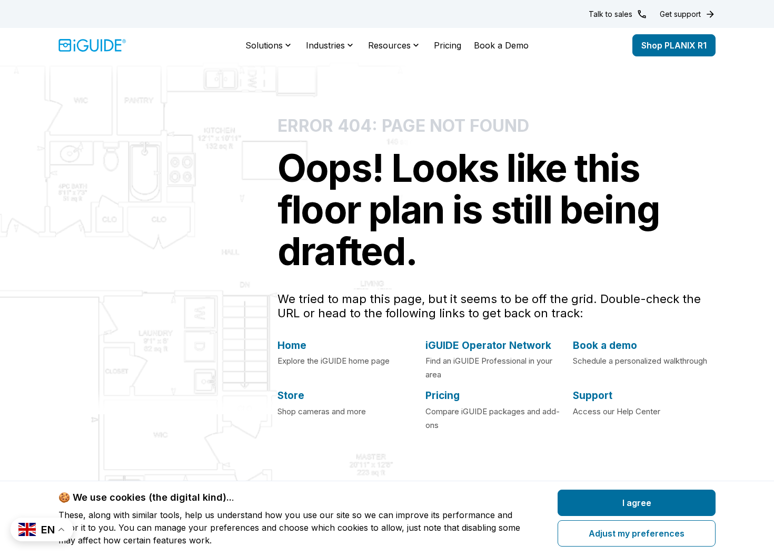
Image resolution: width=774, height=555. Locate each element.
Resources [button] (389, 45)
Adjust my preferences (636, 533)
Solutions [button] (264, 45)
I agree (636, 503)
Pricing (447, 45)
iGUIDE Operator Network (488, 345)
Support (592, 396)
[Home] (92, 45)
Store (290, 396)
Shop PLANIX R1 (674, 45)
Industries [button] (325, 45)
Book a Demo (501, 45)
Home (291, 345)
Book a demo (605, 345)
